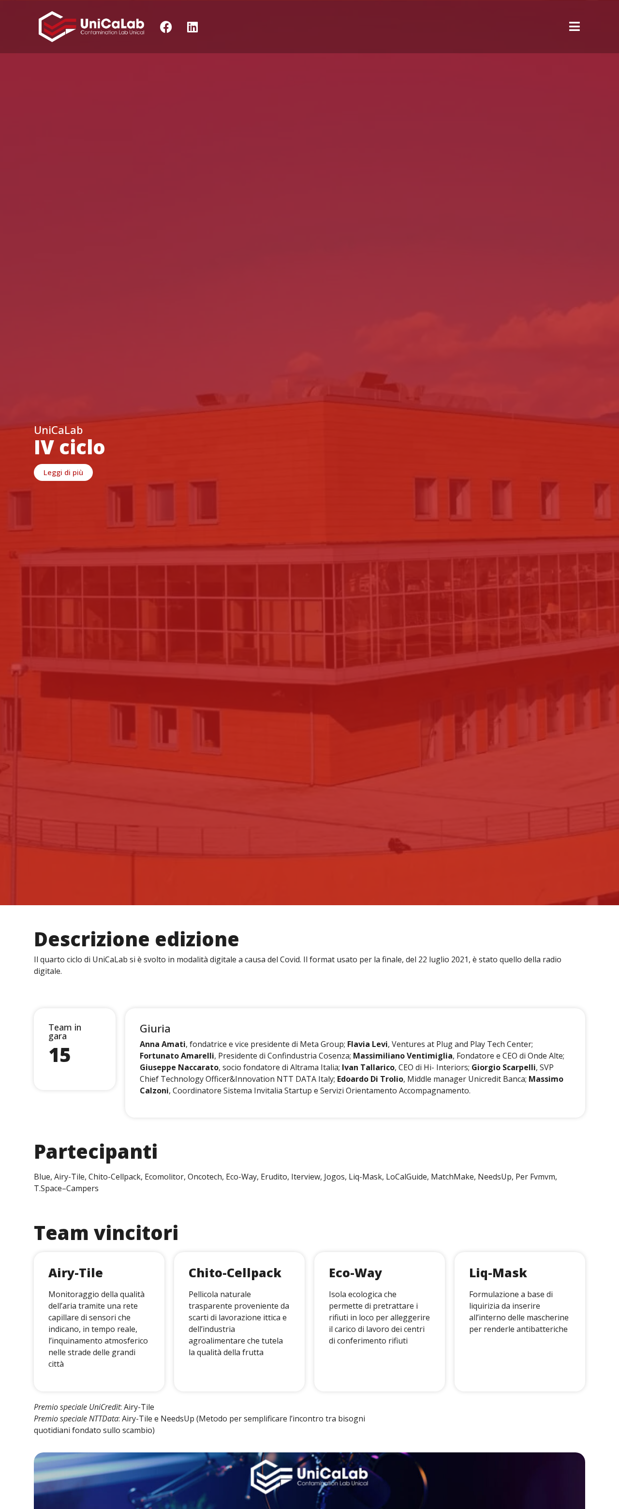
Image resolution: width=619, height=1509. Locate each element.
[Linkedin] (192, 27)
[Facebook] (166, 27)
